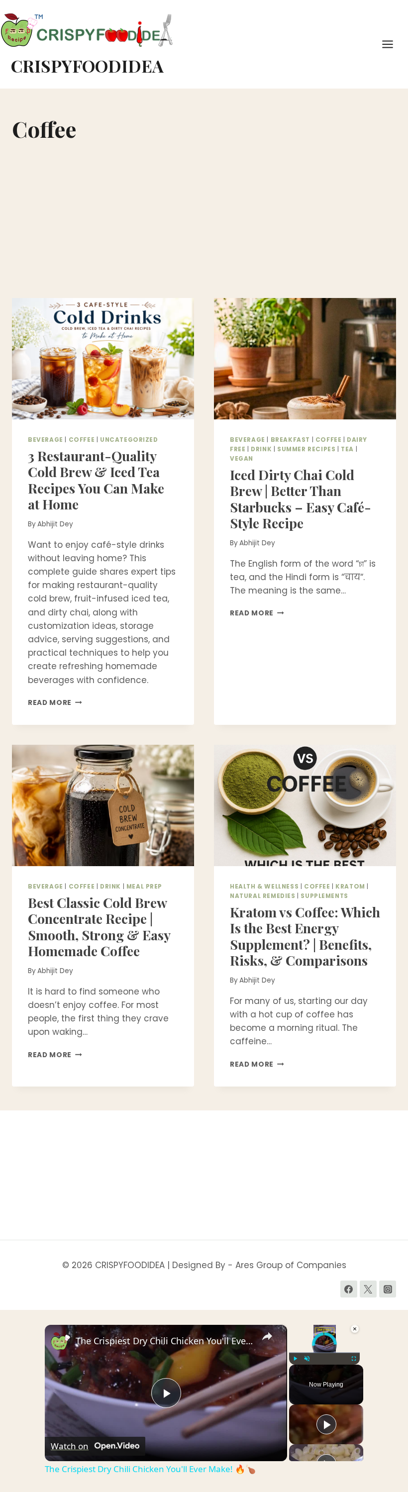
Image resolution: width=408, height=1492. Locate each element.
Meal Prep (144, 887)
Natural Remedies (263, 896)
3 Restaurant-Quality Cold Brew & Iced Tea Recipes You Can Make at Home (96, 480)
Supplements (324, 896)
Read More (55, 702)
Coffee (82, 440)
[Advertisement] (204, 223)
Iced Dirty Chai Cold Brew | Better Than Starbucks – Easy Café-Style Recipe (300, 499)
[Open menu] (392, 44)
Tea (347, 449)
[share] (267, 1336)
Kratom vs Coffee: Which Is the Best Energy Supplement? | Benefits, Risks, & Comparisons (305, 936)
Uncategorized (129, 440)
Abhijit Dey (55, 524)
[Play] (295, 1359)
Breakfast (290, 440)
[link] (61, 1341)
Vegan (241, 459)
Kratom (350, 887)
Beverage (45, 440)
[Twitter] (368, 1289)
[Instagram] (387, 1289)
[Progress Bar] (324, 1352)
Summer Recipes (306, 449)
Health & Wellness (264, 887)
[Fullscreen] (354, 1359)
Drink (261, 449)
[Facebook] (348, 1289)
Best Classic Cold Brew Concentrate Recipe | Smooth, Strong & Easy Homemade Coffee (99, 927)
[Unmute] (307, 1359)
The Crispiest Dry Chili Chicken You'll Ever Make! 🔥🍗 (164, 1341)
